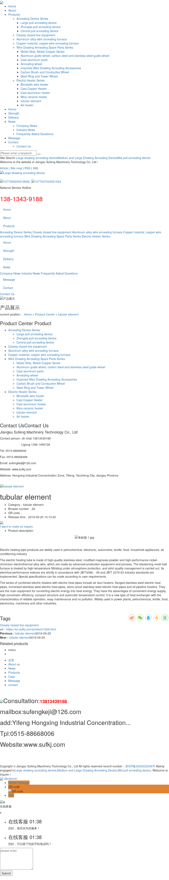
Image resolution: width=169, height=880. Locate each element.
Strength (13, 113)
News (11, 121)
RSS (27, 168)
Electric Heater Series (30, 80)
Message (14, 138)
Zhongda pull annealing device (41, 27)
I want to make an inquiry (16, 526)
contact (13, 685)
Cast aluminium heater (35, 93)
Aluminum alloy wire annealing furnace (41, 39)
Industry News (25, 130)
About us (14, 664)
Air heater (27, 105)
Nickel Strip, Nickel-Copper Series (43, 51)
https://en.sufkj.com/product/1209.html (31, 629)
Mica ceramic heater (34, 97)
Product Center (45, 314)
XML (36, 168)
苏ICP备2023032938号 (140, 766)
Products (14, 14)
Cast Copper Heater (34, 88)
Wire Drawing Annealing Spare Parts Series (44, 47)
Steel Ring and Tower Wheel (39, 76)
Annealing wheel (31, 64)
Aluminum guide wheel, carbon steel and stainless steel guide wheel (65, 56)
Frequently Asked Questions (34, 134)
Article (4, 168)
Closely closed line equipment (35, 35)
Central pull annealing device (39, 31)
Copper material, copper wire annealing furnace (47, 43)
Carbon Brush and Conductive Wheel (45, 72)
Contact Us (23, 146)
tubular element (31, 101)
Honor (12, 109)
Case (11, 676)
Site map (16, 168)
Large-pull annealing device (39, 23)
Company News (26, 126)
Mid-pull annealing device (133, 158)
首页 (11, 660)
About (12, 10)
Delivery (13, 117)
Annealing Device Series (32, 18)
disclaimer (10, 778)
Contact (13, 142)
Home (12, 6)
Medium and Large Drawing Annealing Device (87, 158)
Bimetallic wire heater (34, 84)
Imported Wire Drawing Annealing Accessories (51, 68)
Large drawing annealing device (37, 158)
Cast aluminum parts (34, 60)
